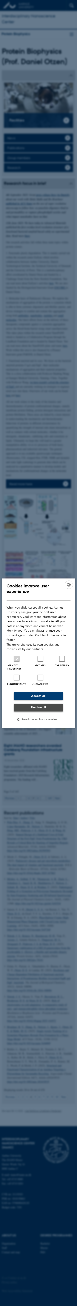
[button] (38, 719)
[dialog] (38, 653)
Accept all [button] (38, 696)
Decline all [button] (38, 707)
